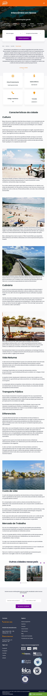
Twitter (4, 655)
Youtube (4, 653)
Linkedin (4, 658)
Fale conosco (24, 631)
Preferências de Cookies (27, 638)
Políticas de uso (6, 692)
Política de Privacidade (26, 636)
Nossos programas (25, 621)
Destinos (23, 624)
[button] (40, 563)
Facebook (4, 648)
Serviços (23, 626)
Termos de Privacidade (7, 694)
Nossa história (24, 629)
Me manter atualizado (23, 606)
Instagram (4, 650)
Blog (22, 633)
